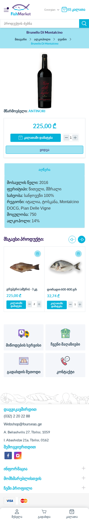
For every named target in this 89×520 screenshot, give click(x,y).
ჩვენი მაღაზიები (65, 344)
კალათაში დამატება (38, 137)
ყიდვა (44, 150)
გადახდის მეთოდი (24, 372)
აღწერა (44, 170)
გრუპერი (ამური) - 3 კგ (21, 289)
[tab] (44, 169)
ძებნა (84, 23)
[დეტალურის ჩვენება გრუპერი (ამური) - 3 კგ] (24, 267)
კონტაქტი (65, 372)
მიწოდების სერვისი (23, 345)
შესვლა (17, 516)
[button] (81, 239)
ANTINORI (36, 111)
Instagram (18, 455)
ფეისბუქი (8, 455)
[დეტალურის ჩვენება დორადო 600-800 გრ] (65, 267)
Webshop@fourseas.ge (23, 424)
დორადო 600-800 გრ (62, 289)
